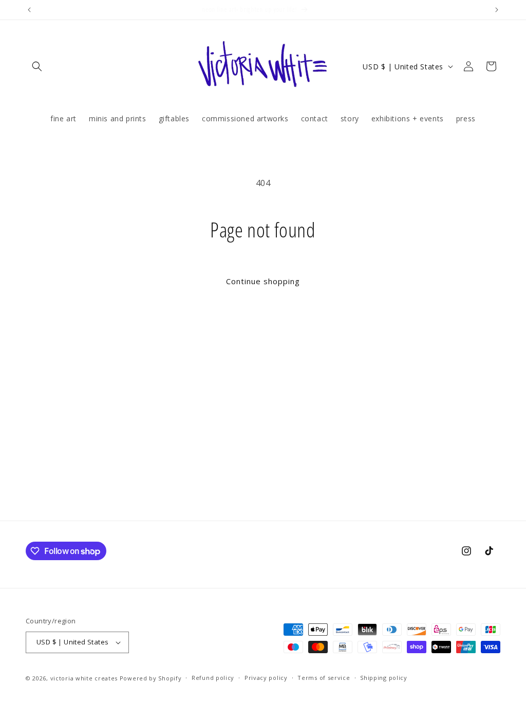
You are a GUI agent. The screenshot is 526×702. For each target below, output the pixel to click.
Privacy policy (266, 677)
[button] (37, 66)
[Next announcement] (496, 10)
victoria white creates (84, 678)
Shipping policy (383, 677)
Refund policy (213, 677)
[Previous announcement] (29, 10)
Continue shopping (263, 281)
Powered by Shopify (151, 678)
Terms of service (323, 677)
